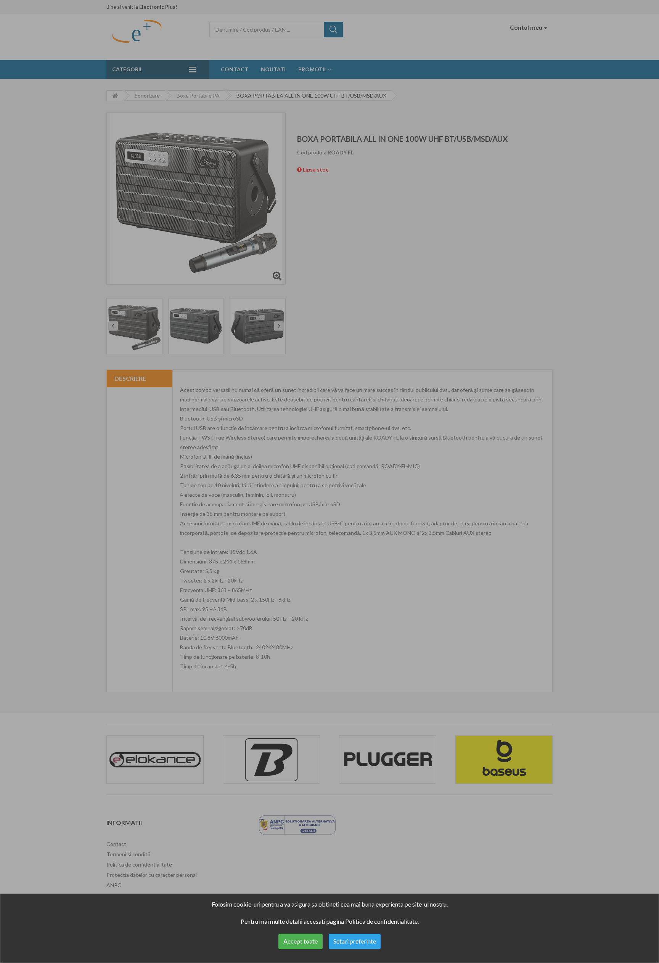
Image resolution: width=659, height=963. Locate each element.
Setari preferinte (354, 941)
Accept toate (300, 941)
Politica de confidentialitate (381, 921)
